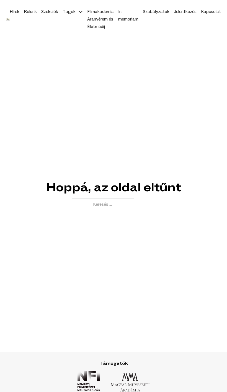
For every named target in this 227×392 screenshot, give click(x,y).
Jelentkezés (185, 11)
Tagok (69, 11)
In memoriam (128, 15)
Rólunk (30, 11)
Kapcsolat (211, 11)
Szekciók (49, 11)
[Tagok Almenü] (80, 12)
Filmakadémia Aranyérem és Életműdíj (100, 19)
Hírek (14, 11)
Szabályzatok (156, 11)
